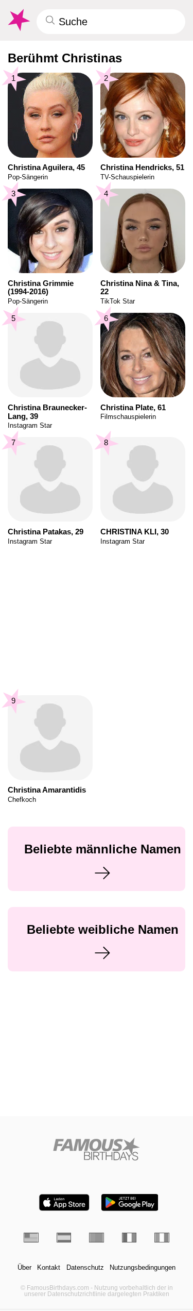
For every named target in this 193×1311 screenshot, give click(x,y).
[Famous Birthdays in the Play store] (129, 1202)
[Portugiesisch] (96, 1237)
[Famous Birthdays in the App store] (64, 1202)
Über (24, 1268)
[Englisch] (31, 1237)
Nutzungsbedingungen (143, 1268)
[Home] (96, 1149)
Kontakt (48, 1268)
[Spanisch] (64, 1237)
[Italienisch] (161, 1237)
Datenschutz (85, 1268)
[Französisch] (129, 1237)
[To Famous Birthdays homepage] (18, 20)
